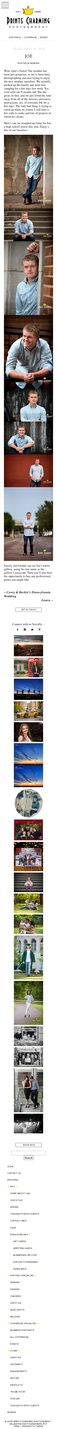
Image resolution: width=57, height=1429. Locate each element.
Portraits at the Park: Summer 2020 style (28, 922)
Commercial (30, 37)
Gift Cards (19, 1241)
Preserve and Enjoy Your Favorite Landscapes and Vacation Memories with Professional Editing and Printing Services (28, 760)
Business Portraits (22, 1330)
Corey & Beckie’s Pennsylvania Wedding (27, 594)
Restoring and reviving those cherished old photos (28, 798)
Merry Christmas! (28, 847)
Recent (44, 37)
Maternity (16, 1364)
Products (16, 1385)
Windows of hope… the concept (28, 1055)
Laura (46, 600)
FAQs (13, 1227)
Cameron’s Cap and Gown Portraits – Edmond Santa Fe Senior (28, 947)
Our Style (16, 1200)
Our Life (15, 1398)
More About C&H (20, 1193)
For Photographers (25, 1262)
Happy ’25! (28, 641)
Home (10, 1166)
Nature (14, 1378)
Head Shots (17, 1310)
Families (15, 1289)
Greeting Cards (22, 1248)
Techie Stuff (17, 1392)
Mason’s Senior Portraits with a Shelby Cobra (28, 711)
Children (15, 1296)
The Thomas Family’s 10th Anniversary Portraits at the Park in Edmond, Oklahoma (28, 905)
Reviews (11, 1412)
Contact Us (14, 1173)
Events (14, 1344)
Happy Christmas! (28, 825)
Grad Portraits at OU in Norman (28, 665)
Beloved (15, 1317)
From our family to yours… (28, 686)
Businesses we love (25, 1255)
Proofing (12, 1180)
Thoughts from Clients (24, 1214)
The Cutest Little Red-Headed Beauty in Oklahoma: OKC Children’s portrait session (28, 886)
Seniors (34, 63)
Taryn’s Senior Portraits (28, 730)
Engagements (18, 1371)
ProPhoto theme (32, 1426)
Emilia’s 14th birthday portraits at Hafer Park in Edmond (28, 990)
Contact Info (18, 1221)
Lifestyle (15, 1303)
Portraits (15, 37)
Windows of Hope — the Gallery (28, 1034)
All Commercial (19, 1337)
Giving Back (19, 1269)
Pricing (14, 1207)
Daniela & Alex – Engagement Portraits (28, 1076)
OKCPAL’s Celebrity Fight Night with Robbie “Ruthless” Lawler (28, 1125)
